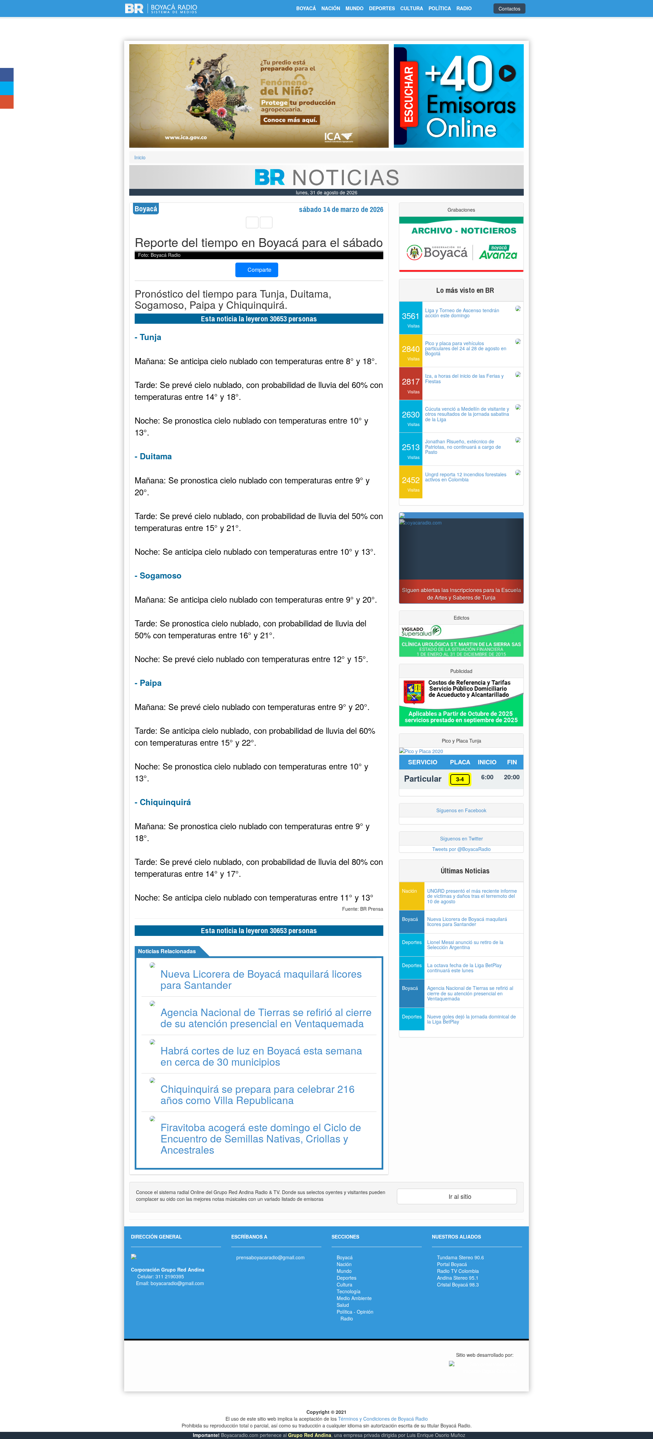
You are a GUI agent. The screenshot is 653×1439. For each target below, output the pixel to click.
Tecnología (349, 1291)
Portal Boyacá (452, 1264)
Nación (344, 1264)
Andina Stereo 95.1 (458, 1277)
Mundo (344, 1270)
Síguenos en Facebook (461, 810)
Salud (343, 1304)
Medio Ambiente (354, 1298)
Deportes (346, 1277)
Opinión (365, 1311)
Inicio (140, 157)
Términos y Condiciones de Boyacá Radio (383, 1418)
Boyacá (345, 1257)
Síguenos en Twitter (461, 838)
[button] (148, 96)
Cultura (344, 1284)
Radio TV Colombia (458, 1270)
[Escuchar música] (459, 96)
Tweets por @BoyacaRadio (461, 849)
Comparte (258, 269)
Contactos (509, 8)
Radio (346, 1318)
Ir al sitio (459, 1196)
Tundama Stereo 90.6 (460, 1257)
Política (344, 1311)
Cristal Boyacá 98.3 (458, 1284)
